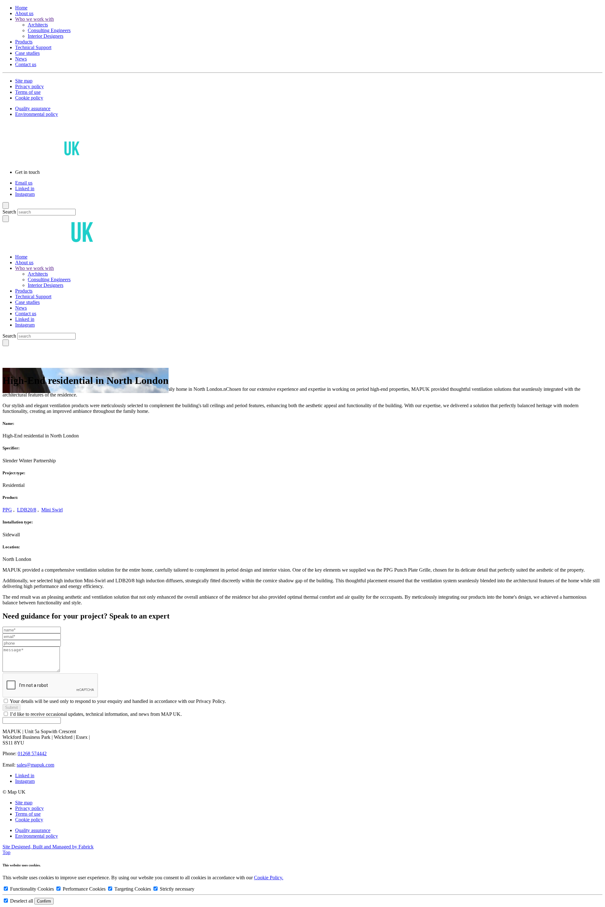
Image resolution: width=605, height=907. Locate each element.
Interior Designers (45, 36)
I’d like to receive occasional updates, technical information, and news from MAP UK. (96, 714)
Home (21, 7)
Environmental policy (36, 114)
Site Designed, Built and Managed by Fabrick (48, 846)
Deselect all (21, 901)
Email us (23, 182)
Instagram (25, 194)
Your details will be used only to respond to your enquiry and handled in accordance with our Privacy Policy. (118, 701)
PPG (7, 509)
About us (24, 13)
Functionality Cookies (32, 889)
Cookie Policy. (268, 877)
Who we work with (34, 19)
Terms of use (28, 92)
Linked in (24, 188)
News (21, 58)
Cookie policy (29, 97)
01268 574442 (32, 753)
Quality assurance (32, 108)
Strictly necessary (176, 889)
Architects (38, 24)
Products (23, 41)
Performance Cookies (84, 889)
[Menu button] (6, 205)
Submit (11, 707)
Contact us (25, 64)
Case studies (27, 53)
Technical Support (33, 47)
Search (9, 211)
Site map (23, 80)
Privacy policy (29, 86)
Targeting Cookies (132, 889)
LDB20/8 (26, 509)
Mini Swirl (52, 509)
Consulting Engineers (49, 30)
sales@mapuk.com (35, 764)
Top (6, 852)
